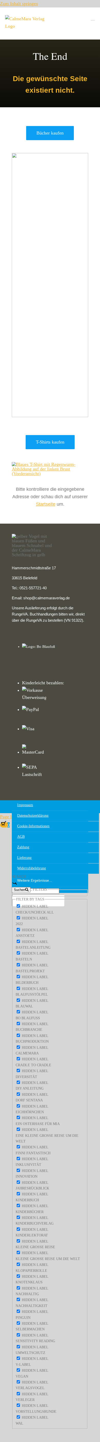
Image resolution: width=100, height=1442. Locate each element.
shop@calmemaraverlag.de (46, 598)
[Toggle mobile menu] (93, 18)
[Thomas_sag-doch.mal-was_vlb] (50, 155)
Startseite (45, 504)
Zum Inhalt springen (19, 3)
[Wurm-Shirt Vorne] (50, 464)
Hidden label (35, 906)
